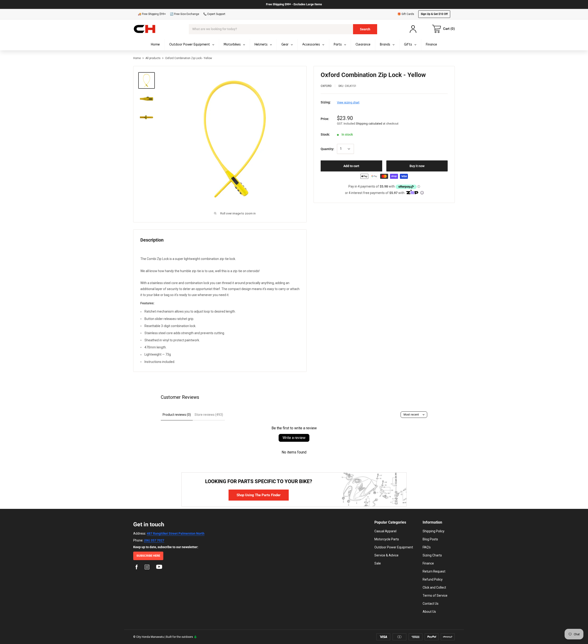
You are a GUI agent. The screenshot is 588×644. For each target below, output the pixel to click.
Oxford (326, 86)
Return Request (434, 571)
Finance (428, 563)
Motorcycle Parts (386, 539)
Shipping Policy (433, 531)
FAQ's (427, 547)
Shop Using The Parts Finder (259, 495)
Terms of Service (435, 595)
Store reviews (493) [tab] (209, 414)
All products (153, 58)
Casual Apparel (385, 531)
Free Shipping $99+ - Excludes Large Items (294, 4)
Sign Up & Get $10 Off (434, 14)
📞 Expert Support (214, 14)
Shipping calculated (369, 123)
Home (137, 58)
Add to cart (351, 166)
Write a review (294, 438)
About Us (429, 611)
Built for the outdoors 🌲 (181, 636)
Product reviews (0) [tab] (177, 414)
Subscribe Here (148, 555)
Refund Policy (433, 579)
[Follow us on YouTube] (159, 568)
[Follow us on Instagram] (147, 568)
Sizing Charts (432, 555)
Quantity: (327, 149)
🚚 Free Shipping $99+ (152, 14)
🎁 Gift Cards (405, 14)
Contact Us (430, 603)
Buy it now (417, 166)
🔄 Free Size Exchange (184, 14)
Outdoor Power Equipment (393, 547)
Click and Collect (434, 587)
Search (365, 29)
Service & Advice (386, 555)
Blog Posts (430, 539)
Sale (377, 563)
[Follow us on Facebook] (137, 568)
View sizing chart (348, 102)
